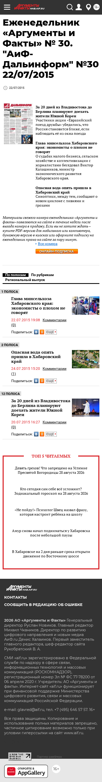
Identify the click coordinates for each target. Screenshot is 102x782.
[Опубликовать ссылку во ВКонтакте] (36, 332)
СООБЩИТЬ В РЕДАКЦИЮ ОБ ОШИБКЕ (43, 604)
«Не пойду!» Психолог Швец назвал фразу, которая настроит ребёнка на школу (51, 511)
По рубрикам (42, 275)
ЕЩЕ (50, 332)
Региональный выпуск (25, 280)
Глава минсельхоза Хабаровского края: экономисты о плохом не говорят (66, 147)
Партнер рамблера (49, 756)
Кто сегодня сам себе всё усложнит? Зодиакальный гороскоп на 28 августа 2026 (51, 491)
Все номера (48, 244)
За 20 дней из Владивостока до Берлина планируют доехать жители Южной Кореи (64, 111)
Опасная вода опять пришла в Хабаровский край (63, 190)
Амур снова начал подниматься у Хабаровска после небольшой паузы (51, 532)
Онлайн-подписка (56, 251)
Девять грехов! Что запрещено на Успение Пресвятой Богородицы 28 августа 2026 (51, 470)
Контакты (15, 597)
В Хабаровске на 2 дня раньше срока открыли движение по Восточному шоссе (51, 553)
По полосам (15, 275)
